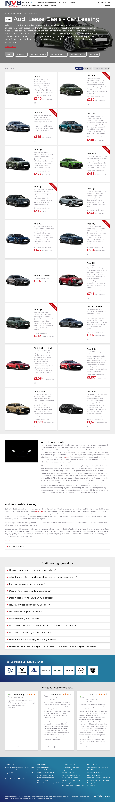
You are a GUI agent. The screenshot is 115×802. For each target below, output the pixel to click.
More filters (94, 54)
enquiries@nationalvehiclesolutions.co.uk (19, 773)
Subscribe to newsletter (45, 778)
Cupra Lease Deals (68, 770)
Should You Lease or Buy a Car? (48, 783)
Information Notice (93, 775)
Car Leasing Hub (67, 783)
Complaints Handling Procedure (98, 780)
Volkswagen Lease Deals (70, 767)
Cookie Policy (91, 785)
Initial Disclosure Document (96, 770)
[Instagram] (14, 779)
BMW (67, 457)
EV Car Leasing (38, 2)
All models (20, 54)
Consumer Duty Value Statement (98, 778)
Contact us (105, 5)
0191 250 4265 (28, 768)
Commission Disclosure (95, 772)
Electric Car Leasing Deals (71, 780)
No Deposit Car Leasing (45, 775)
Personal (79, 68)
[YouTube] (23, 779)
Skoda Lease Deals (68, 772)
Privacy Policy (92, 783)
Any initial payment (57, 54)
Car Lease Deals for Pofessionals (73, 785)
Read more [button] (10, 46)
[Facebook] (6, 779)
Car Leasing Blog (43, 780)
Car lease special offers (53, 2)
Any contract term (77, 54)
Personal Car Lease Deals (45, 770)
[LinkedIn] (19, 779)
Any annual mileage (37, 54)
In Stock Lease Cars (69, 2)
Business (88, 68)
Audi (8, 54)
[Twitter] (10, 779)
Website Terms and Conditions (97, 767)
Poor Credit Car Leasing (30, 5)
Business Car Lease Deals (45, 772)
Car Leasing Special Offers (71, 775)
